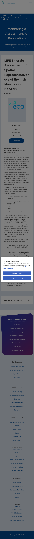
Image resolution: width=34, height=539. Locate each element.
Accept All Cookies (17, 273)
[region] (17, 269)
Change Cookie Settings (17, 278)
